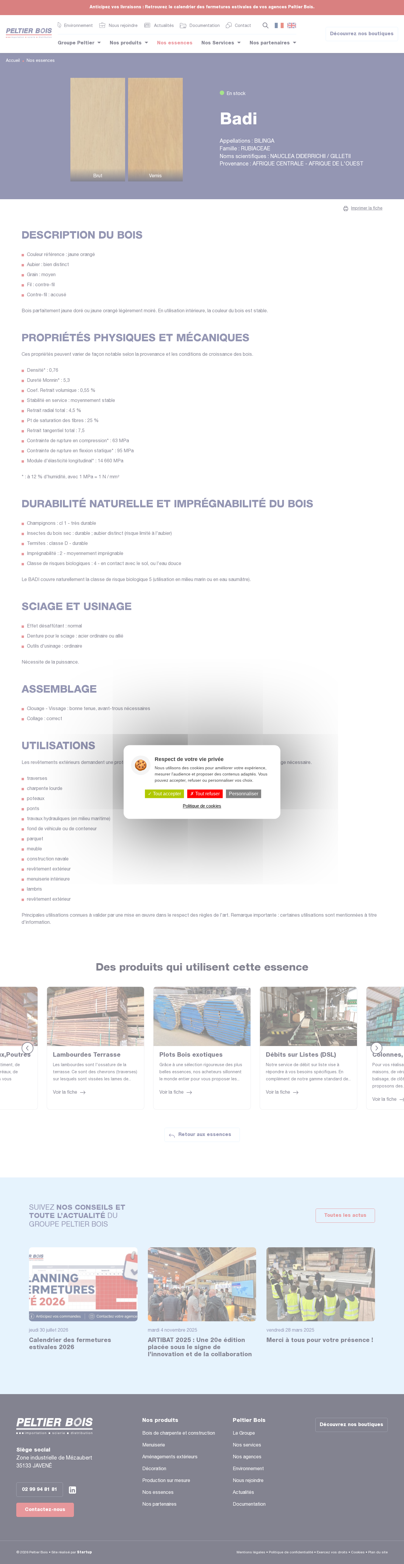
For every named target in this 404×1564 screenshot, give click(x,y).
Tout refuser (207, 793)
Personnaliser (243, 793)
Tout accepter (166, 793)
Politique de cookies (202, 806)
